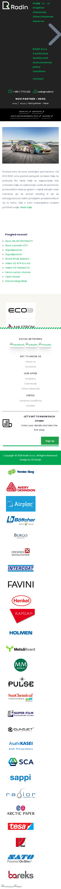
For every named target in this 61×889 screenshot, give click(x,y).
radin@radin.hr (45, 91)
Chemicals (39, 12)
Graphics (38, 7)
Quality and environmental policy (42, 62)
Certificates (40, 53)
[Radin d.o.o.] (15, 5)
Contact (38, 78)
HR (48, 3)
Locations (39, 71)
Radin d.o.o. (40, 49)
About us (38, 21)
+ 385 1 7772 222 (21, 91)
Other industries (43, 16)
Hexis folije (26, 207)
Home (14, 103)
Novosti (23, 103)
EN (43, 3)
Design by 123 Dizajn (30, 459)
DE (38, 3)
